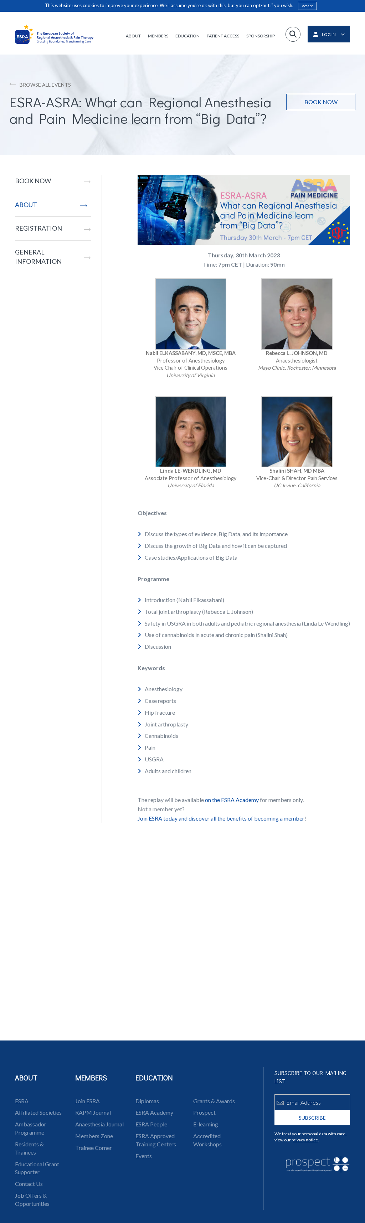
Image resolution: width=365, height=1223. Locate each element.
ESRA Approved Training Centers (155, 1139)
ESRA (22, 1101)
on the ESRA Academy (232, 799)
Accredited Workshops (207, 1139)
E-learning (205, 1124)
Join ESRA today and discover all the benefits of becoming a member (221, 818)
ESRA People (151, 1124)
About (133, 35)
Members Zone (94, 1135)
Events (143, 1155)
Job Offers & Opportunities (32, 1199)
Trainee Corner (93, 1147)
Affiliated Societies (38, 1112)
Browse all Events (45, 85)
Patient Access (223, 35)
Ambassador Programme (30, 1128)
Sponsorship (260, 35)
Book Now (321, 101)
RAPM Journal (93, 1112)
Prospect (204, 1112)
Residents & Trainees (29, 1148)
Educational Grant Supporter (37, 1168)
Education (187, 35)
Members (158, 35)
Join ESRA (87, 1101)
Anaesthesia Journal (99, 1124)
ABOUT (26, 205)
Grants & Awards (214, 1101)
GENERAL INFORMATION (38, 256)
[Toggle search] (293, 34)
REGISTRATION (38, 228)
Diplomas (147, 1101)
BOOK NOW (33, 181)
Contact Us (29, 1183)
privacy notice (305, 1139)
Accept (307, 6)
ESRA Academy (154, 1112)
